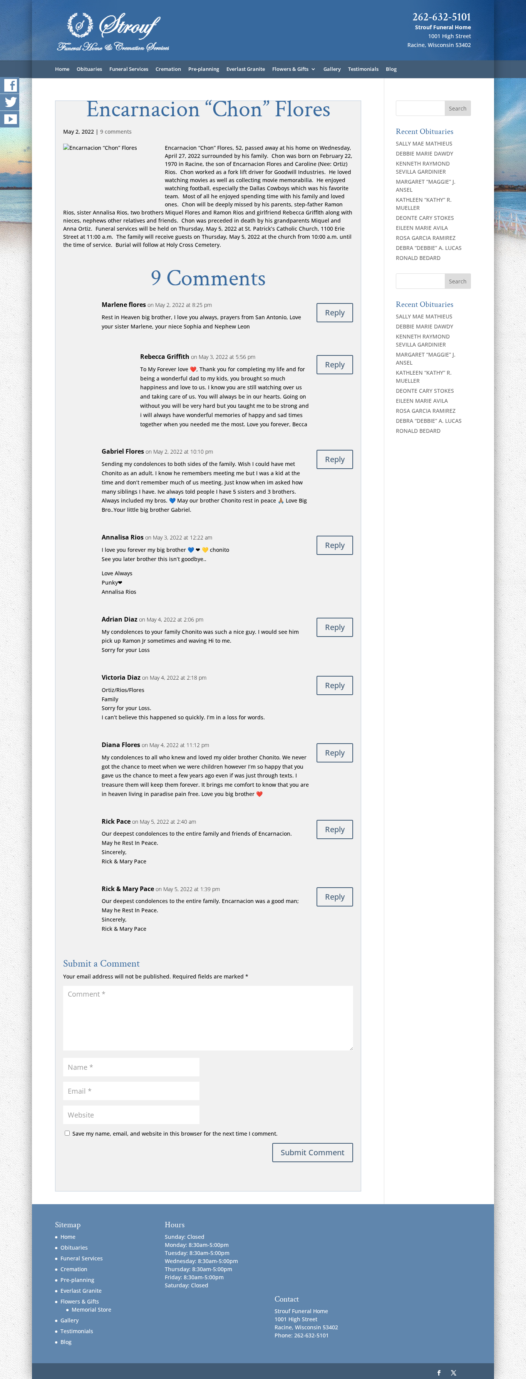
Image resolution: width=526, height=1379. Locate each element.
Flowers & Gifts (290, 69)
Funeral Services (128, 69)
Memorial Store (91, 1309)
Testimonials (363, 69)
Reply (335, 312)
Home (62, 69)
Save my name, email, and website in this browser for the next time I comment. (175, 1133)
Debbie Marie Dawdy (424, 153)
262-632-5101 (441, 17)
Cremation (168, 69)
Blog (391, 69)
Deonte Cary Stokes (425, 217)
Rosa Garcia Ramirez (426, 237)
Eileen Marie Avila (422, 227)
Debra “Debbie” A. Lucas (429, 247)
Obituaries (89, 69)
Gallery (332, 69)
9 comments (116, 131)
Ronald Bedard (418, 257)
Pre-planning (203, 69)
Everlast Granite (245, 69)
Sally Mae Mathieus (424, 143)
